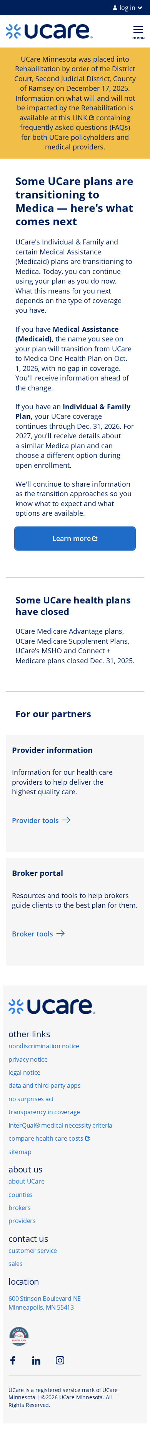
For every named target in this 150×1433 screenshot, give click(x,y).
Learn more (71, 538)
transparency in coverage (44, 1112)
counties (20, 1194)
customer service (32, 1250)
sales (15, 1263)
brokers (19, 1207)
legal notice (24, 1072)
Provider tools (35, 820)
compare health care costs (45, 1138)
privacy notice (28, 1059)
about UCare (26, 1181)
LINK (79, 117)
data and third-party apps (44, 1085)
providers (22, 1221)
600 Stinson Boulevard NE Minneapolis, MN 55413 (44, 1303)
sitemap (19, 1152)
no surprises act (31, 1099)
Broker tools (32, 933)
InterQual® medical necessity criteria (60, 1125)
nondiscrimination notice (43, 1046)
